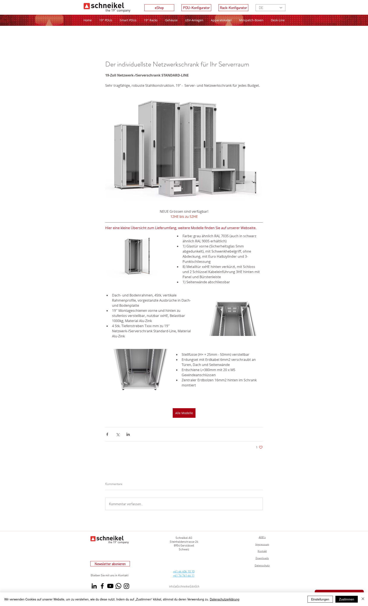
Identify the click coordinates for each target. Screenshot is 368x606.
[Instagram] (126, 586)
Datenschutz (262, 565)
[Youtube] (110, 586)
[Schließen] (362, 599)
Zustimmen (346, 599)
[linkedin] (94, 586)
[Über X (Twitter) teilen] (118, 434)
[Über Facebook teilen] (107, 434)
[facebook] (102, 586)
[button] (150, 20)
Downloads (262, 558)
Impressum (262, 544)
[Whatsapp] (118, 586)
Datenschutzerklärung (224, 599)
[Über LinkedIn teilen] (128, 434)
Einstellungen (320, 599)
